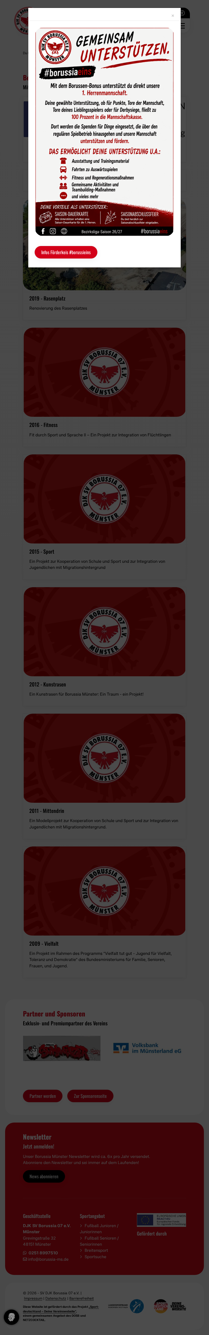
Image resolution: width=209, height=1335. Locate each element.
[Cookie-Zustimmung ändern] (11, 1317)
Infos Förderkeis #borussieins (66, 252)
